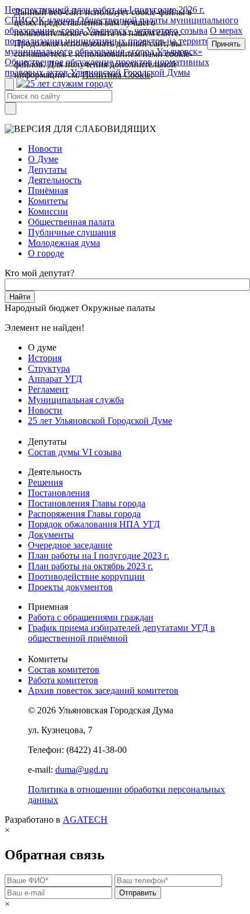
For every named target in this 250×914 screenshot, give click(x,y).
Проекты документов (70, 587)
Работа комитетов (63, 680)
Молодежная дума (64, 243)
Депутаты (47, 169)
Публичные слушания (72, 232)
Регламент (48, 389)
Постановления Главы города (86, 503)
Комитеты (48, 201)
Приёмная (48, 190)
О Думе (43, 159)
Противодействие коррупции (86, 576)
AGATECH (85, 819)
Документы (51, 535)
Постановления (59, 493)
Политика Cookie (116, 75)
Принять (226, 44)
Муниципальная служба (76, 400)
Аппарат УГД (55, 379)
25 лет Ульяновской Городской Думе (100, 421)
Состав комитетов (63, 669)
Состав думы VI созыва (75, 452)
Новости (45, 148)
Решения (45, 482)
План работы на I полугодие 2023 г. (98, 555)
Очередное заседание (70, 545)
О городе (46, 253)
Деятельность (54, 180)
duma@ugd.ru (81, 769)
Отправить (137, 892)
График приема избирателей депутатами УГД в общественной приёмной (121, 633)
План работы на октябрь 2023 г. (90, 566)
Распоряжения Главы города (84, 514)
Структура (49, 368)
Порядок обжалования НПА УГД (94, 524)
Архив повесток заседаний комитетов (103, 690)
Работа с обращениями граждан (90, 617)
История (45, 358)
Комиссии (48, 211)
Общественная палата (71, 222)
